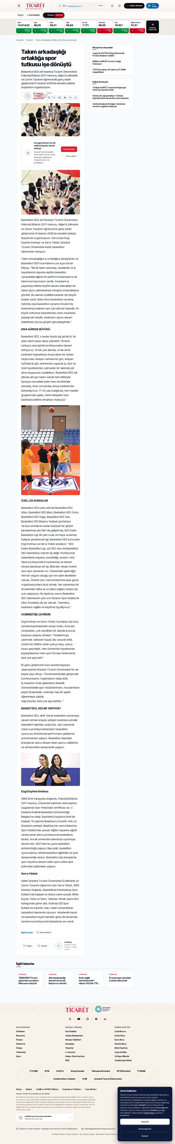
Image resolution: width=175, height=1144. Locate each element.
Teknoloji (20, 1052)
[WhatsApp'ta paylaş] (59, 97)
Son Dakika (70, 1031)
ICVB (84, 1079)
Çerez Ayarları (144, 1129)
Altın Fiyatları (121, 1048)
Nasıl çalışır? (71, 156)
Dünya (19, 1048)
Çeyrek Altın (121, 1052)
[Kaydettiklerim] (112, 6)
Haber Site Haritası (75, 1056)
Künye (19, 1089)
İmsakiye (69, 1044)
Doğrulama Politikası (71, 1089)
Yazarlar (69, 1048)
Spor (18, 1056)
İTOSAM (141, 1071)
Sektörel (20, 1044)
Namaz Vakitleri (73, 1039)
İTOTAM (34, 1071)
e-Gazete (70, 1052)
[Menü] (19, 6)
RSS (67, 1060)
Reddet (145, 1136)
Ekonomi (20, 1035)
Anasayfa (20, 40)
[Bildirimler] (119, 6)
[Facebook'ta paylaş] (54, 97)
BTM (47, 1071)
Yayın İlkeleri (90, 1089)
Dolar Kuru (120, 1035)
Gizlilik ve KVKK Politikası (47, 1089)
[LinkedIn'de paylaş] (65, 97)
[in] (105, 1019)
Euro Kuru (119, 1039)
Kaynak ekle (69, 149)
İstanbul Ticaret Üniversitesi (108, 1079)
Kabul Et (145, 1122)
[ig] (87, 1019)
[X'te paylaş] (49, 97)
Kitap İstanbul (77, 1071)
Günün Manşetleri (74, 1035)
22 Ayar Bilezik (122, 1056)
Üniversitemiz (45, 932)
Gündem (29, 40)
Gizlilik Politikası (149, 1113)
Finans (19, 1039)
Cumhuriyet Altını (123, 1060)
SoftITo (60, 1071)
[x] (70, 1019)
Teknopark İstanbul (100, 1071)
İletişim (29, 1089)
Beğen (29, 946)
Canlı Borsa (120, 1031)
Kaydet (44, 946)
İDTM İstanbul (123, 1071)
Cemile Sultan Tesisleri (64, 1079)
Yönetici (68, 942)
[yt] (79, 1019)
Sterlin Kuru (120, 1044)
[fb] (96, 1019)
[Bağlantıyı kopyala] (75, 97)
